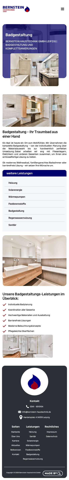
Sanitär (12, 224)
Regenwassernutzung (20, 217)
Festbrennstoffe (17, 203)
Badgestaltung (16, 210)
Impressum (52, 432)
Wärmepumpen (17, 196)
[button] (62, 9)
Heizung (13, 182)
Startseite (15, 432)
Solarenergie (15, 189)
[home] (16, 9)
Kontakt (15, 454)
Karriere (15, 441)
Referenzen (15, 450)
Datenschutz (51, 436)
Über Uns (15, 436)
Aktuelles (15, 445)
